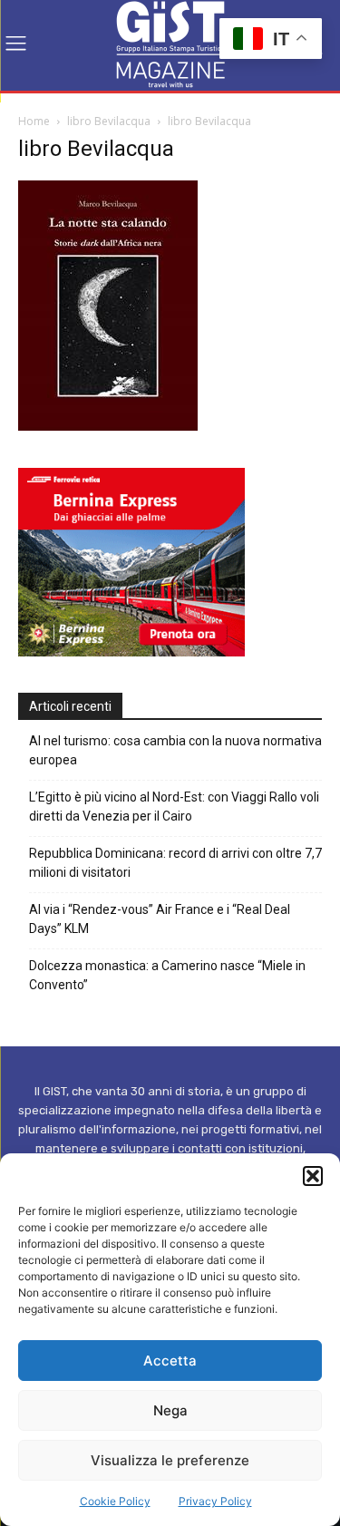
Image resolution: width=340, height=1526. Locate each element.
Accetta (170, 1360)
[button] (313, 1176)
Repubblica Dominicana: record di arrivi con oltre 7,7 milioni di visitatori (175, 863)
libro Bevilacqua (109, 121)
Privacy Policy (215, 1501)
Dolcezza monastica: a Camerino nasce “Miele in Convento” (167, 975)
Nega (170, 1410)
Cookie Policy (115, 1501)
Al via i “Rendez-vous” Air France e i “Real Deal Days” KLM (159, 919)
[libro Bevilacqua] (108, 425)
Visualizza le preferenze (170, 1460)
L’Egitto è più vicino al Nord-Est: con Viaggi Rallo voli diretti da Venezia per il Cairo (174, 806)
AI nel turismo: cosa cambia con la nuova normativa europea (175, 750)
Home (34, 121)
